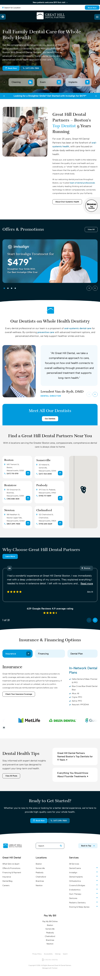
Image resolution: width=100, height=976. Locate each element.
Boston (8, 460)
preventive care (45, 332)
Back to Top (86, 846)
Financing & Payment (11, 872)
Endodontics (74, 890)
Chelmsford (44, 510)
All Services (74, 864)
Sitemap (57, 954)
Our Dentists (50, 419)
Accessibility (48, 954)
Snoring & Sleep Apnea (79, 907)
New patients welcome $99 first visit (49, 2)
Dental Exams (75, 868)
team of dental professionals (82, 183)
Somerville (43, 460)
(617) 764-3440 (45, 474)
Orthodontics (75, 881)
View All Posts (11, 776)
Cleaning (16, 82)
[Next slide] (95, 82)
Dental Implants (76, 877)
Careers (5, 885)
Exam (43, 82)
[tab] (4, 288)
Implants (73, 82)
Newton (9, 510)
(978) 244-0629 (45, 524)
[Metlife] (24, 720)
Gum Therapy (75, 894)
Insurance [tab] (10, 653)
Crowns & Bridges (77, 885)
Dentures (73, 898)
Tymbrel (54, 968)
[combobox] (50, 7)
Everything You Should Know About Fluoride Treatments (72, 775)
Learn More (10, 556)
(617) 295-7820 (32, 68)
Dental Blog (7, 881)
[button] (84, 491)
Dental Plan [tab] (76, 653)
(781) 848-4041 (13, 499)
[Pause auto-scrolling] (3, 727)
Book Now (92, 8)
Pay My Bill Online (50, 921)
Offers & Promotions (11, 868)
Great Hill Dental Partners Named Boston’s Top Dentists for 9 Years (75, 756)
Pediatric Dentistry (77, 902)
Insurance (6, 877)
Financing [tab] (43, 653)
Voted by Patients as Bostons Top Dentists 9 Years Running (50, 95)
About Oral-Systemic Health (67, 202)
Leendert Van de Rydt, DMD (62, 393)
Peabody (42, 485)
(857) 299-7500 (13, 524)
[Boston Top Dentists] (91, 206)
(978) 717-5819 (45, 496)
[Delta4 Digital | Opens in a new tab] (50, 959)
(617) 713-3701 (12, 474)
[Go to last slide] (89, 288)
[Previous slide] (4, 82)
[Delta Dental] (58, 720)
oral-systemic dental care (77, 328)
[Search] (60, 846)
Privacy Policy (37, 954)
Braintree (10, 485)
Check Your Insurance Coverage (18, 694)
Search (65, 954)
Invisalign (73, 872)
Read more (87, 583)
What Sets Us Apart (10, 864)
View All (91, 229)
